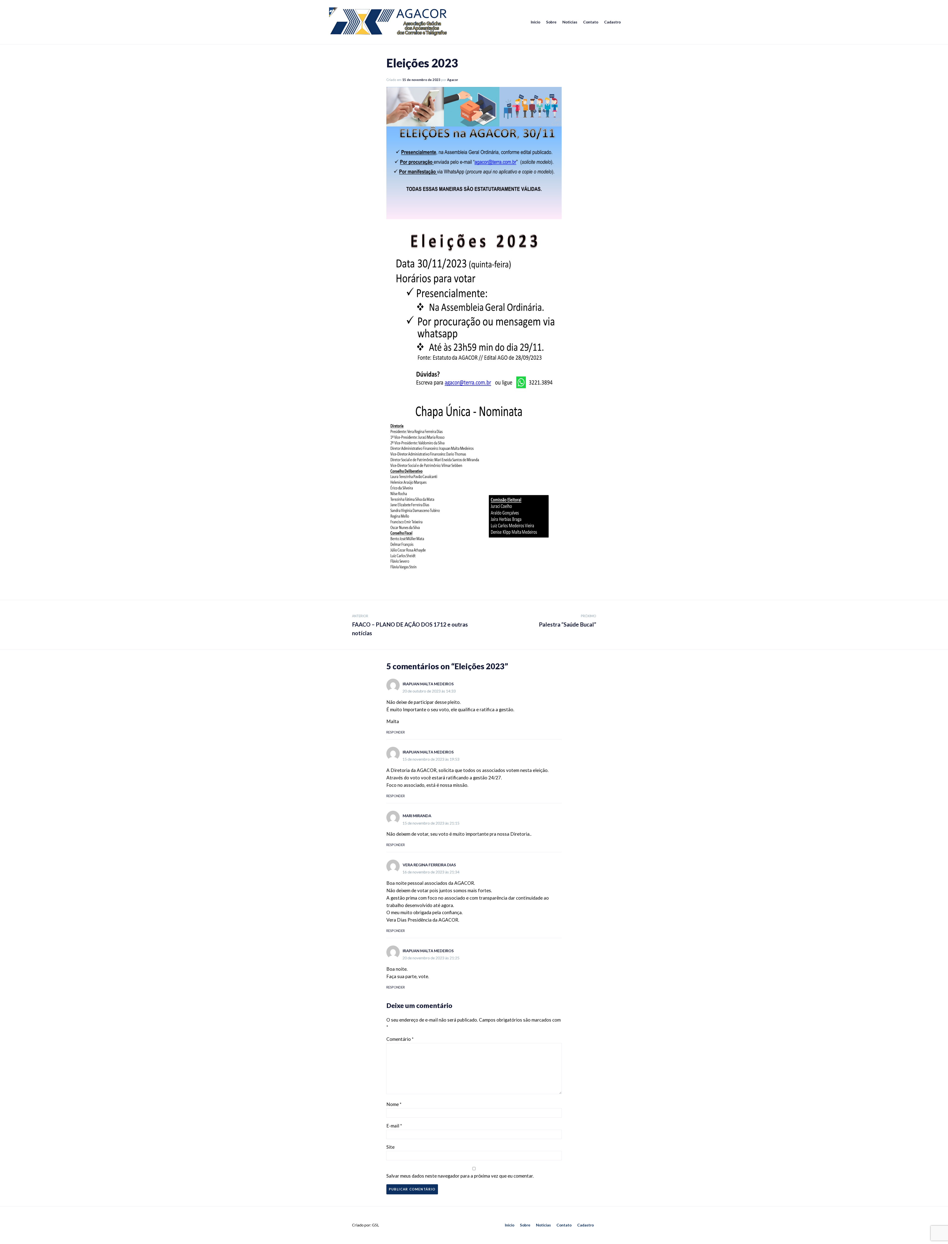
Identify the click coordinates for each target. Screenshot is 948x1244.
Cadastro (612, 22)
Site (390, 1147)
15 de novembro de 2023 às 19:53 (430, 759)
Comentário (400, 1039)
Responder (395, 732)
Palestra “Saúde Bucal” (567, 621)
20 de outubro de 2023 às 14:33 (429, 691)
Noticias (569, 22)
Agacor (452, 80)
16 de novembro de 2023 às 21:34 (430, 872)
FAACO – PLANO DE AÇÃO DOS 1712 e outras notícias (410, 625)
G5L (375, 1225)
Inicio (535, 22)
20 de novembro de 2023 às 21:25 (430, 958)
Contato (590, 22)
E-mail (394, 1125)
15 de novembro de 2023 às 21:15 (430, 823)
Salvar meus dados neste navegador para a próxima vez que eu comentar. (460, 1176)
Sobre (551, 22)
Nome (393, 1104)
